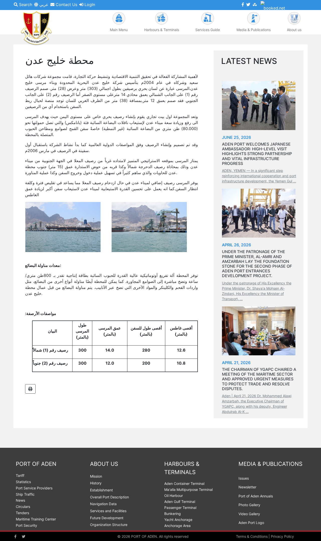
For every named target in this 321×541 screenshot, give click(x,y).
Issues (243, 478)
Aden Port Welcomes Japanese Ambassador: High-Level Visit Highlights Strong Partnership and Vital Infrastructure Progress (257, 154)
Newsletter (247, 487)
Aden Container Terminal (184, 483)
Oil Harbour (173, 495)
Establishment (101, 490)
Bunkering (172, 513)
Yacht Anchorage (178, 519)
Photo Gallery (249, 505)
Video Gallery (249, 514)
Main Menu (119, 30)
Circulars (23, 506)
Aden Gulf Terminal (179, 501)
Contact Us (65, 4)
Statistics (23, 482)
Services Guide (207, 30)
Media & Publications (253, 30)
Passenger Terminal (180, 507)
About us (294, 30)
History (96, 483)
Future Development (106, 518)
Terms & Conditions (252, 536)
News (20, 500)
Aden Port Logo (251, 522)
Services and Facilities (108, 511)
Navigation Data (103, 504)
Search (25, 4)
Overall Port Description (109, 497)
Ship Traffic (25, 494)
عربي (43, 4)
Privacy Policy (282, 536)
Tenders (22, 513)
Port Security (26, 525)
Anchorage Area (177, 525)
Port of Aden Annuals (255, 496)
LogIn (89, 4)
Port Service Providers (34, 488)
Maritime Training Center (36, 519)
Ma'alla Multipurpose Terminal (188, 489)
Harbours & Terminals (161, 30)
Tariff (20, 475)
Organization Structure (108, 524)
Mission (96, 476)
